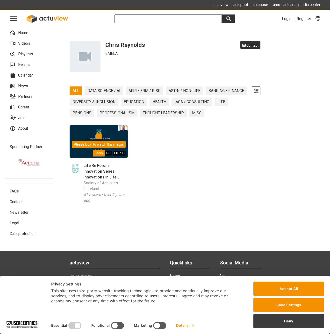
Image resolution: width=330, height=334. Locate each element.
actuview (221, 4)
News (23, 86)
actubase (260, 4)
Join (21, 117)
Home (23, 32)
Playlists (25, 54)
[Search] (228, 18)
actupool (240, 4)
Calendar (25, 75)
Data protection (23, 233)
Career (23, 107)
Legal (14, 223)
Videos (24, 43)
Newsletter (19, 212)
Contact (16, 201)
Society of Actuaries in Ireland (101, 186)
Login (99, 153)
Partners (25, 96)
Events (24, 64)
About (23, 128)
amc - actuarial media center (296, 4)
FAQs (14, 191)
